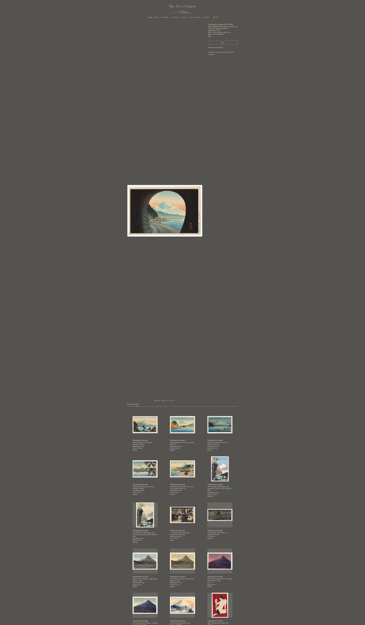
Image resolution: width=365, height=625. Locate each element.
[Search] (214, 17)
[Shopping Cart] (217, 17)
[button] (166, 17)
